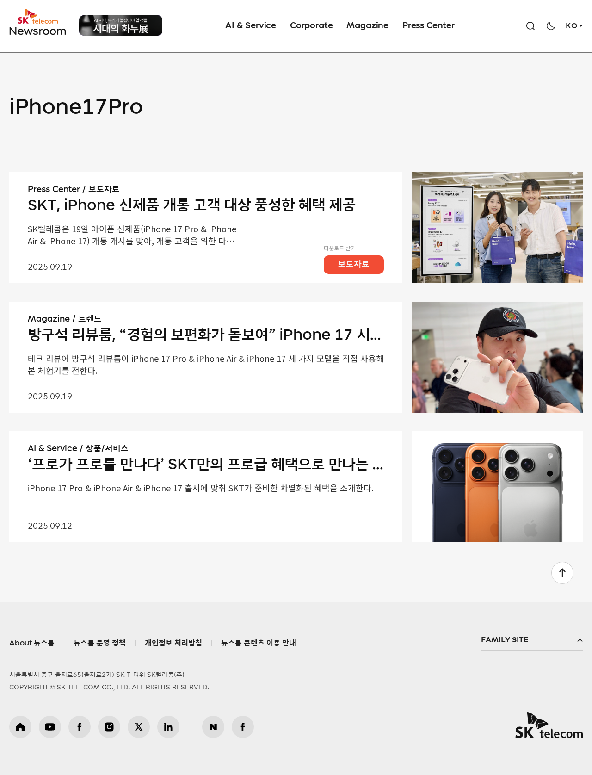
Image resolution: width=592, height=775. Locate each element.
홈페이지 (20, 727)
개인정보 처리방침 (173, 643)
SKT (38, 22)
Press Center (428, 26)
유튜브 (50, 727)
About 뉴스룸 (32, 643)
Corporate (311, 26)
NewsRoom (38, 30)
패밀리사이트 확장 (532, 640)
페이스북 (79, 727)
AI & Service (250, 26)
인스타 (109, 727)
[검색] (530, 25)
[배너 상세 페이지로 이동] (120, 29)
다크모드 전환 (550, 25)
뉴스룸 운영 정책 (100, 643)
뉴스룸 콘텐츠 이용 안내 (258, 643)
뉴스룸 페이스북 (243, 727)
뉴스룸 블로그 (213, 727)
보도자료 (354, 264)
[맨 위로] (562, 573)
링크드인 (168, 727)
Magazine (367, 26)
